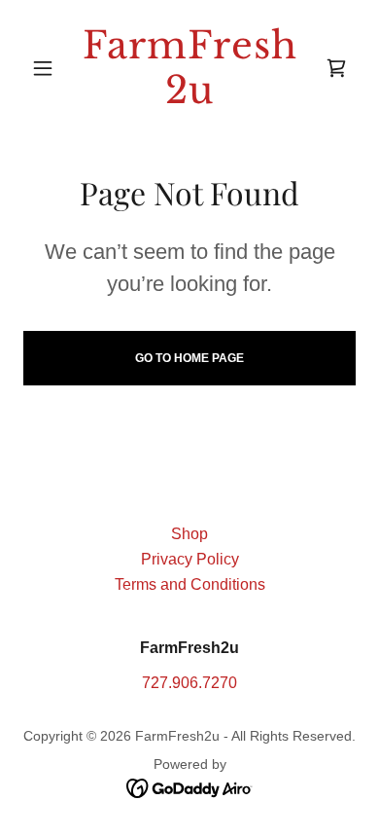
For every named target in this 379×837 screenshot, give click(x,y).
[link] (189, 67)
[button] (48, 68)
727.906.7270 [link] (189, 682)
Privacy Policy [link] (190, 559)
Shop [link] (189, 534)
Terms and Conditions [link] (190, 584)
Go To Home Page (189, 358)
